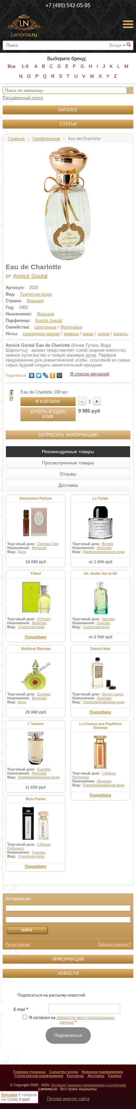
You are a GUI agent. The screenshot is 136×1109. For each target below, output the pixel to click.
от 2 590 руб (100, 637)
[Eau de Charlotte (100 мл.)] (11, 395)
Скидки (114, 1076)
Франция (35, 300)
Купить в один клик (48, 414)
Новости (68, 973)
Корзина (9, 1095)
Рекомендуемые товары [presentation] (68, 451)
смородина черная (41, 333)
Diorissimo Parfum (35, 498)
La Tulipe (100, 498)
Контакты (75, 1076)
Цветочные (45, 327)
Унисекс (104, 623)
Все (12, 66)
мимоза (71, 333)
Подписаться (68, 1035)
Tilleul (35, 573)
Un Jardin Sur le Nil (100, 573)
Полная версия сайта (68, 1098)
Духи (22, 552)
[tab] (68, 451)
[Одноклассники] (52, 373)
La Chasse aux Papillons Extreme (100, 726)
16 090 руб (35, 562)
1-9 (24, 66)
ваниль (121, 333)
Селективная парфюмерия (39, 1076)
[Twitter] (38, 373)
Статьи (68, 124)
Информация (68, 959)
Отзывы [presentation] (68, 474)
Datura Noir (100, 649)
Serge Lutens (112, 694)
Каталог (68, 109)
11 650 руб (35, 787)
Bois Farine (36, 799)
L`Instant (36, 724)
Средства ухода (63, 1072)
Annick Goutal (30, 276)
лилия (103, 333)
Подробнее (36, 637)
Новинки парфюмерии (102, 1072)
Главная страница (29, 1072)
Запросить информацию (68, 434)
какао (88, 333)
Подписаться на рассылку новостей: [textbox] (51, 995)
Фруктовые (71, 327)
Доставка (95, 1076)
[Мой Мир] (59, 373)
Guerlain (44, 694)
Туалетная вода (35, 294)
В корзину (48, 401)
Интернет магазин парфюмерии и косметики (88, 1085)
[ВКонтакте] (31, 373)
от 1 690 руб (100, 562)
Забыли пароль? (114, 944)
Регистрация (17, 944)
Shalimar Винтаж (36, 649)
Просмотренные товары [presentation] (68, 462)
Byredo (108, 544)
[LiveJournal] (45, 373)
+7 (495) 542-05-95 (68, 5)
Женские (45, 313)
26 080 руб (35, 712)
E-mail (21, 1009)
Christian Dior (48, 544)
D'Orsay (44, 619)
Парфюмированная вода (103, 552)
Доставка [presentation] (68, 485)
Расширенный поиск (23, 97)
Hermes (108, 619)
